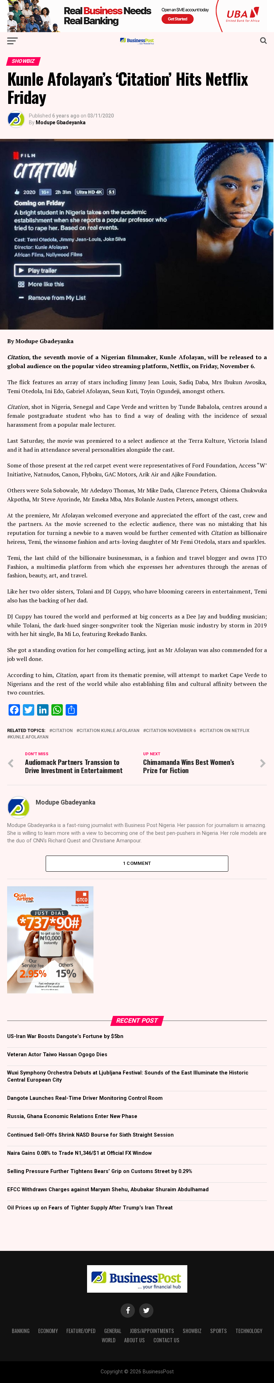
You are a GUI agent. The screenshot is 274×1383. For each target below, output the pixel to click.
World (109, 1340)
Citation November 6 (171, 730)
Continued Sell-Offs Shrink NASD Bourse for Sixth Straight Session (90, 1135)
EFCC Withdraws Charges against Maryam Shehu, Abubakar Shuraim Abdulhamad (108, 1190)
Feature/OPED (81, 1330)
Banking (21, 1330)
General (112, 1330)
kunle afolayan (29, 737)
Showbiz (192, 1330)
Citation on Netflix (225, 730)
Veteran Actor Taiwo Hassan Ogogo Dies (57, 1055)
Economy (48, 1330)
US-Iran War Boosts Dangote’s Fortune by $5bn (65, 1036)
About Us (134, 1340)
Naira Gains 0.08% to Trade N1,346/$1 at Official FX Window (79, 1153)
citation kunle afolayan (109, 730)
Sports (218, 1330)
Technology (248, 1330)
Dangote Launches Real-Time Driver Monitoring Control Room (85, 1098)
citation (62, 730)
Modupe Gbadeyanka (61, 122)
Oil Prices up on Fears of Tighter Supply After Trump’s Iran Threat (90, 1208)
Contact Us (166, 1340)
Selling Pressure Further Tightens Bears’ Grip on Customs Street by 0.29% (99, 1171)
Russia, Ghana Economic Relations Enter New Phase (72, 1116)
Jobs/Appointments (152, 1330)
